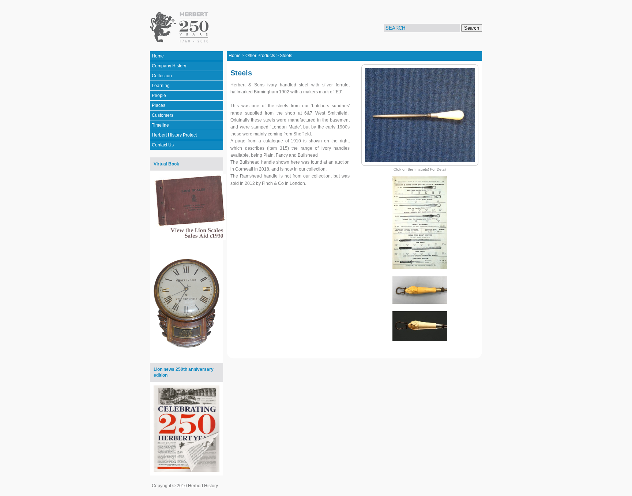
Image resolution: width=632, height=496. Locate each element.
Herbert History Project (174, 135)
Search (471, 28)
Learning (161, 85)
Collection (162, 75)
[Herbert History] (180, 27)
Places (158, 105)
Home (158, 56)
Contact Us (163, 145)
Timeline (160, 125)
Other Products (260, 55)
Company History (169, 65)
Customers (162, 115)
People (159, 95)
